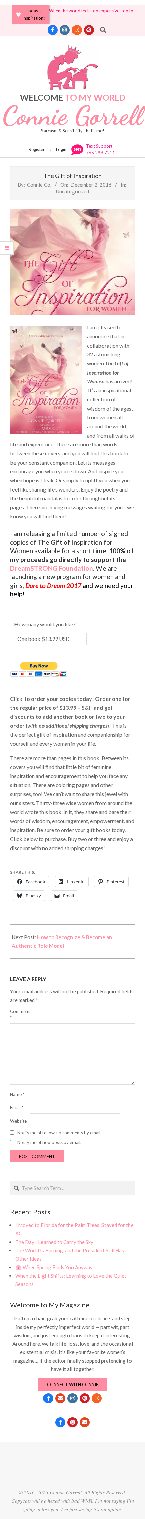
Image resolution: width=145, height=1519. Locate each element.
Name (17, 1094)
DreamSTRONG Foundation (51, 568)
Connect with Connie (72, 1384)
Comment (19, 1014)
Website (18, 1121)
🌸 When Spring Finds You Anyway (54, 1267)
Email (16, 1107)
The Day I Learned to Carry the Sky (54, 1242)
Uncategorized (72, 191)
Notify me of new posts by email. (49, 1142)
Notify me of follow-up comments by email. (59, 1132)
